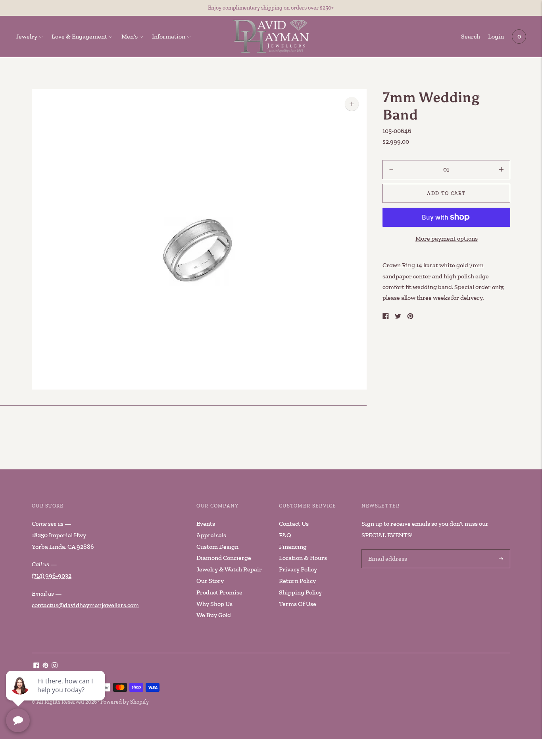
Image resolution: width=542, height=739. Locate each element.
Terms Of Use (297, 604)
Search (470, 36)
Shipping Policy (300, 592)
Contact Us (294, 523)
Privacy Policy (298, 569)
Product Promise (219, 592)
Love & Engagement (79, 36)
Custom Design (217, 546)
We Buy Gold (213, 615)
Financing (293, 546)
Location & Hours (303, 557)
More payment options (446, 238)
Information (168, 36)
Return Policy (297, 581)
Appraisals (211, 535)
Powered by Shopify (124, 701)
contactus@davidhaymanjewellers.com (85, 605)
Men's (129, 36)
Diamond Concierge (223, 557)
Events (205, 523)
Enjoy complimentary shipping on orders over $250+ (271, 7)
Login (496, 36)
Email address (386, 549)
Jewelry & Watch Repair (229, 569)
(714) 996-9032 (51, 575)
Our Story (210, 581)
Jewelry (26, 36)
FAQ (285, 535)
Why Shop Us (214, 604)
